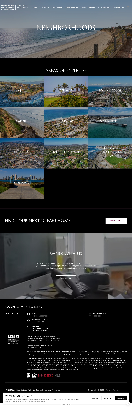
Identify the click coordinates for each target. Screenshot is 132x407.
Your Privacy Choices (66, 405)
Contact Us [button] (66, 278)
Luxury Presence (52, 390)
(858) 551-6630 (99, 316)
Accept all (120, 398)
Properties (44, 7)
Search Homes (116, 221)
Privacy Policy (112, 390)
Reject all (94, 398)
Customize (107, 398)
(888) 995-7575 (38, 322)
